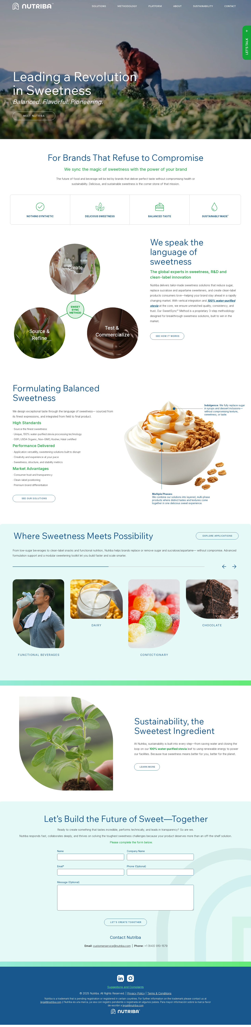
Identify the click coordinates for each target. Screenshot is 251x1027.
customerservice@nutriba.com (112, 946)
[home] (33, 6)
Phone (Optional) (136, 866)
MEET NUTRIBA (34, 115)
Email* (60, 866)
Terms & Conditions (159, 993)
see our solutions (34, 498)
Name (60, 851)
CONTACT (230, 6)
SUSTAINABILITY (203, 6)
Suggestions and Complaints (125, 987)
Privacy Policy (136, 993)
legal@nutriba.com (50, 1002)
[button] (224, 567)
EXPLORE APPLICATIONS (217, 536)
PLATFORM (155, 6)
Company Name (136, 851)
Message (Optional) (68, 882)
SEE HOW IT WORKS (167, 336)
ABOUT (177, 6)
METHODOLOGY (127, 6)
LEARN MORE (147, 767)
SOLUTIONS (99, 6)
